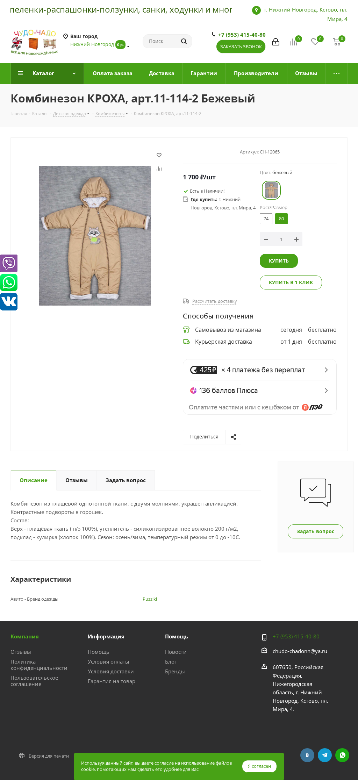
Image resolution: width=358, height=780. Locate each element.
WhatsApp (342, 755)
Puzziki (150, 599)
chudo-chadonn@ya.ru (300, 650)
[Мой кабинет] (275, 41)
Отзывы (20, 651)
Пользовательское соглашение (34, 680)
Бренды (175, 671)
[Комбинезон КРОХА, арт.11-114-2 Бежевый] (95, 234)
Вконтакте (307, 755)
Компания (24, 636)
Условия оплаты (108, 661)
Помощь (98, 651)
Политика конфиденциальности (38, 664)
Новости (176, 651)
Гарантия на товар (111, 681)
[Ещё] (336, 73)
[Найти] (184, 41)
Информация (106, 636)
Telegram (325, 755)
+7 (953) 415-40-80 (242, 34)
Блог (171, 661)
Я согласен (259, 766)
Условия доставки (111, 671)
